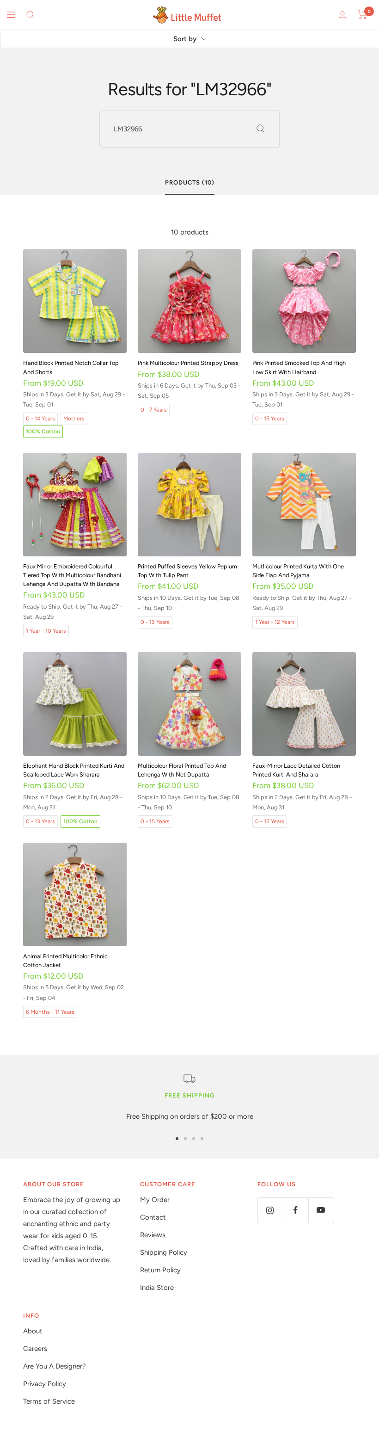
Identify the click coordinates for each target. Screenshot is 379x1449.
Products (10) (189, 182)
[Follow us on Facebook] (295, 1210)
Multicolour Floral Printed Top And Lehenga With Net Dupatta (182, 770)
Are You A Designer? (54, 1366)
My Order (155, 1200)
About (33, 1331)
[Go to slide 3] (193, 1138)
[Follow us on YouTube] (321, 1210)
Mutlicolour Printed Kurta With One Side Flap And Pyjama (298, 571)
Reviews (152, 1235)
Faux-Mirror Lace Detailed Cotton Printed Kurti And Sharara (296, 770)
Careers (35, 1348)
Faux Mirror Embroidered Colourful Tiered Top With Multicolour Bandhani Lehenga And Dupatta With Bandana (72, 575)
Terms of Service (49, 1401)
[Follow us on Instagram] (270, 1210)
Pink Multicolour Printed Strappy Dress (188, 362)
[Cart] (362, 14)
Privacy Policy (44, 1384)
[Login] (342, 15)
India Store (157, 1287)
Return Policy (160, 1270)
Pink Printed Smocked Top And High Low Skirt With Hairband (299, 367)
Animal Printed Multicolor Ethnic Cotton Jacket (65, 960)
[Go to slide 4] (202, 1138)
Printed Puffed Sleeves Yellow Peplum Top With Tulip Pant (187, 571)
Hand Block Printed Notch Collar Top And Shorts (71, 367)
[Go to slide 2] (185, 1138)
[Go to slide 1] (177, 1138)
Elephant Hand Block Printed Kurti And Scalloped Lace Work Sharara (73, 770)
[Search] (30, 15)
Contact (153, 1217)
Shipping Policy (163, 1252)
